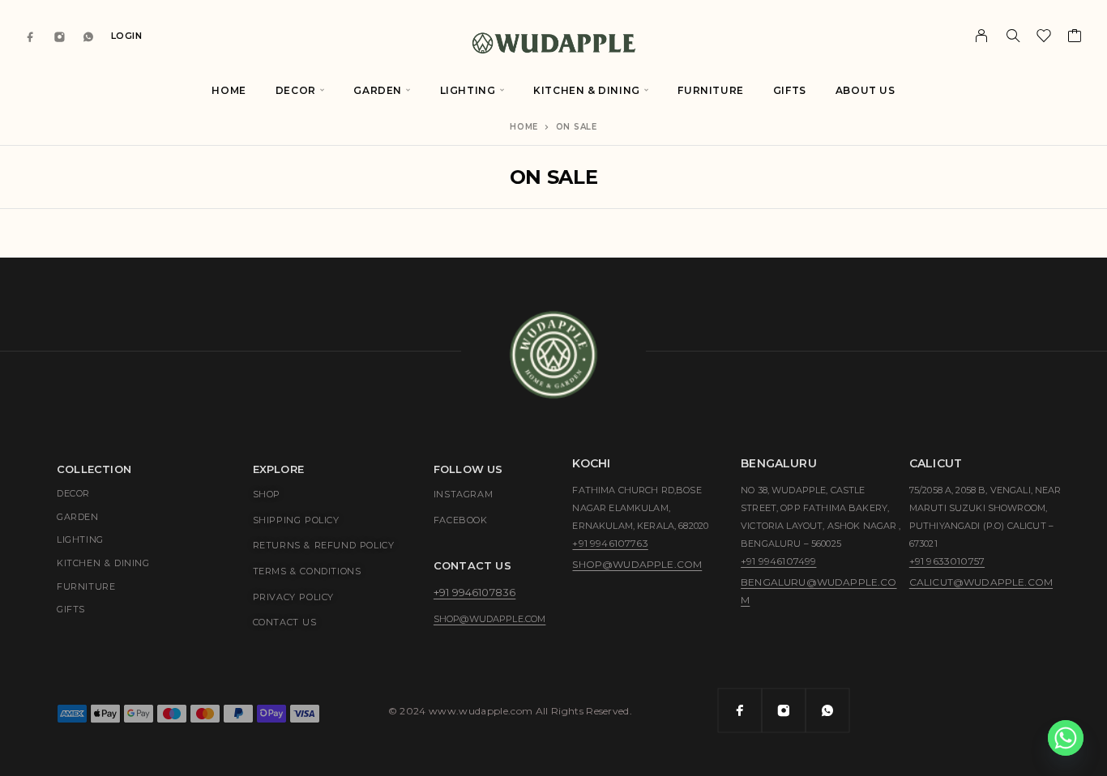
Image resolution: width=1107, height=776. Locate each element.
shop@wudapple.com (490, 619)
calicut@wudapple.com (981, 582)
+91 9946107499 (778, 561)
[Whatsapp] (88, 36)
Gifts (789, 90)
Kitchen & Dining (586, 90)
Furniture (710, 90)
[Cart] (1075, 38)
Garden (377, 90)
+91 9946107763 (610, 543)
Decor (296, 90)
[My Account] (982, 35)
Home (229, 90)
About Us (865, 90)
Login (127, 35)
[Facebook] (30, 36)
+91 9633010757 (947, 561)
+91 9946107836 (474, 592)
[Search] (1013, 35)
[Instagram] (59, 36)
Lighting (468, 90)
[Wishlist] (1044, 38)
